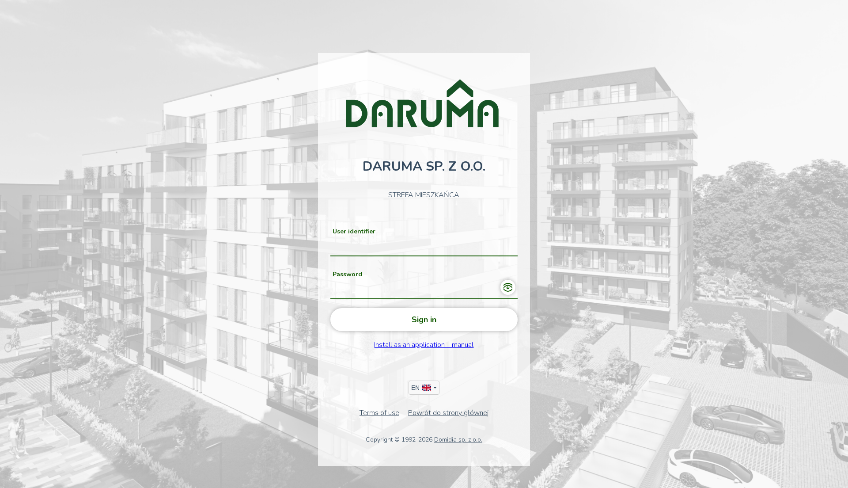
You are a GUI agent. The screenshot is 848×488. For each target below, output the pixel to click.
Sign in (424, 319)
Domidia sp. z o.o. (458, 439)
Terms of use (379, 413)
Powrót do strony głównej (448, 413)
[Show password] (507, 287)
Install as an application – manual (423, 345)
